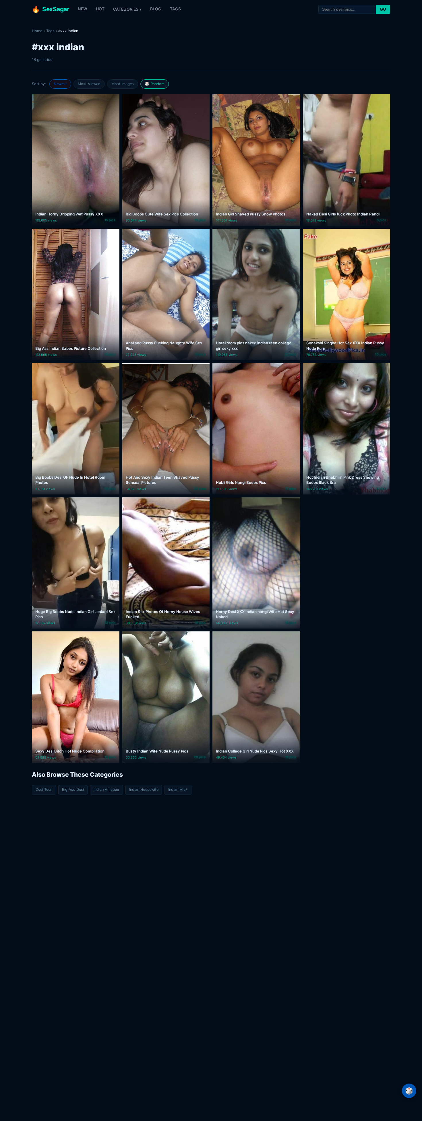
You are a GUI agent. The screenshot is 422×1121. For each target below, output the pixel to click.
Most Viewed (89, 84)
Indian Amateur (106, 789)
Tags (50, 30)
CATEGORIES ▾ (127, 9)
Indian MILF (178, 789)
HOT (100, 8)
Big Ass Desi (73, 789)
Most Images (122, 84)
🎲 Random (154, 84)
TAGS (175, 8)
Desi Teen (44, 789)
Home (37, 30)
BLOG (155, 8)
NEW (82, 8)
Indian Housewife (143, 789)
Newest (60, 84)
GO (383, 9)
